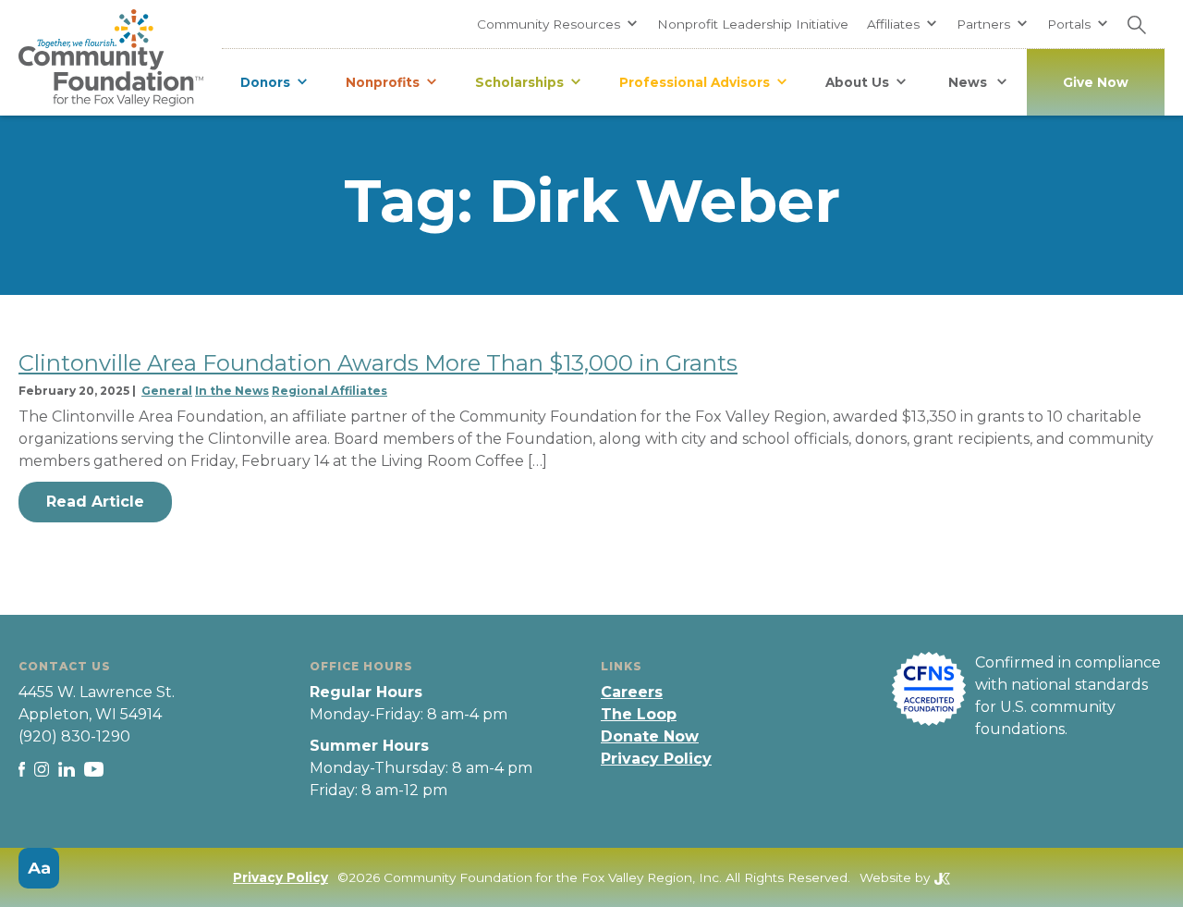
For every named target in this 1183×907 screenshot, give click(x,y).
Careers (632, 692)
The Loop (639, 714)
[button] (558, 24)
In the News (232, 391)
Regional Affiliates (329, 391)
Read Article (95, 501)
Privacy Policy (656, 758)
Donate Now (650, 736)
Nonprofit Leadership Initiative (752, 24)
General (166, 391)
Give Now (1095, 82)
